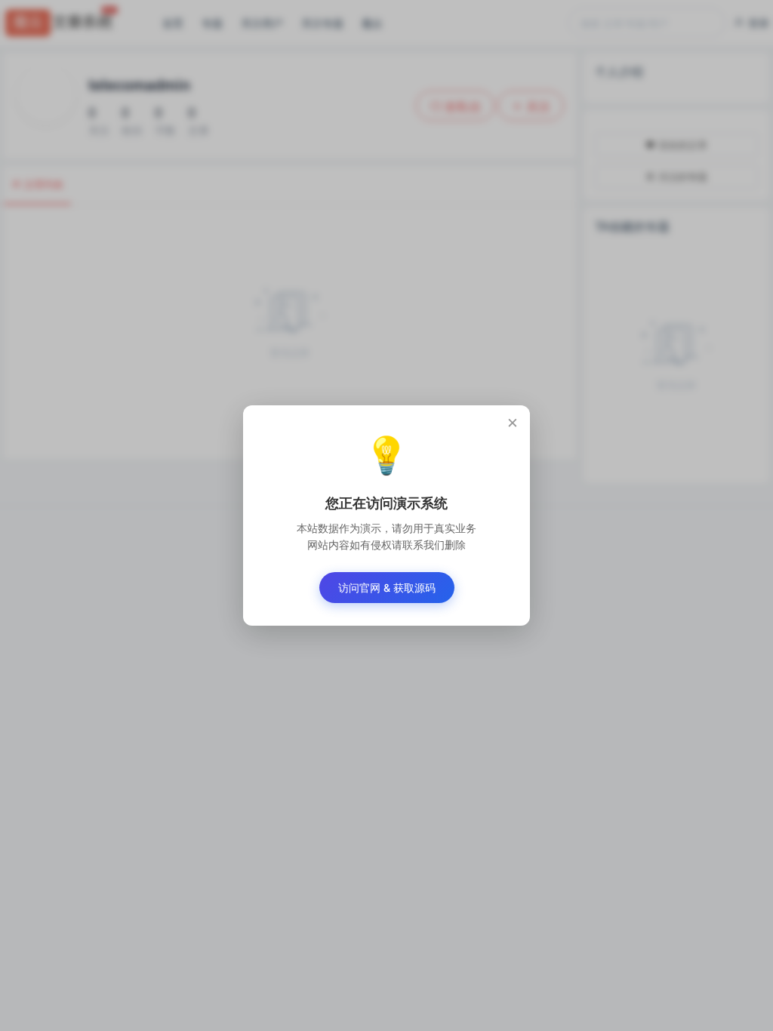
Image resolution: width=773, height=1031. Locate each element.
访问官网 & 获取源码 (387, 587)
